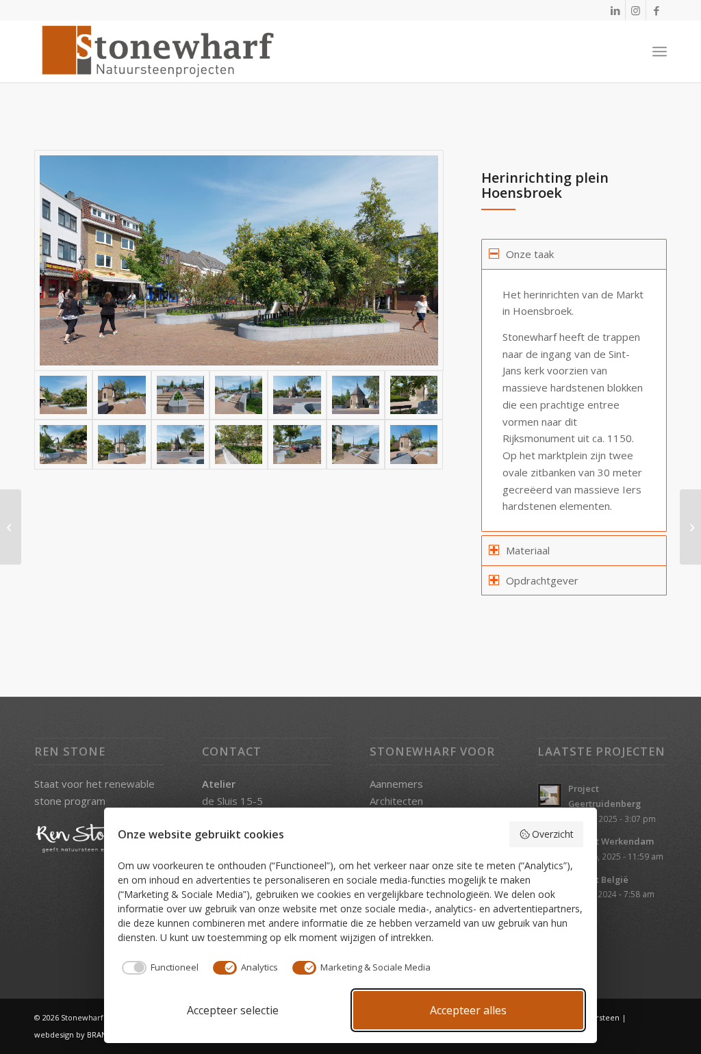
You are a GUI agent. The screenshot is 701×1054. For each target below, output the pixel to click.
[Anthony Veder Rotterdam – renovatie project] (690, 527)
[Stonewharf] (157, 51)
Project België (598, 879)
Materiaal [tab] (528, 550)
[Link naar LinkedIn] (615, 10)
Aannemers (396, 783)
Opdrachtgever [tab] (542, 580)
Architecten (396, 801)
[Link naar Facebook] (656, 10)
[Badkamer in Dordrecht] (10, 527)
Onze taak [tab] (530, 254)
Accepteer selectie (233, 1010)
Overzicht (553, 833)
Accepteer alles (468, 1010)
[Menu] (659, 51)
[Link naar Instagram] (636, 10)
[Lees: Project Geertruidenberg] (549, 795)
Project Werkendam (611, 841)
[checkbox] (158, 968)
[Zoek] (629, 51)
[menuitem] (629, 51)
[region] (574, 400)
